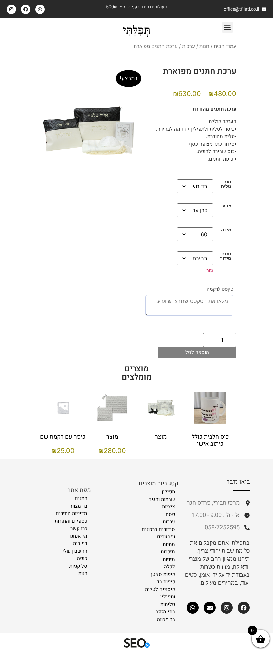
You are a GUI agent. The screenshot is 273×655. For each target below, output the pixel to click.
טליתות (167, 604)
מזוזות (169, 559)
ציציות (168, 506)
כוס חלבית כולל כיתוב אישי (210, 440)
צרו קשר (78, 528)
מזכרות (168, 551)
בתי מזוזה (165, 611)
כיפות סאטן (163, 574)
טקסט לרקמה (220, 289)
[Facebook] (25, 9)
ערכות (188, 46)
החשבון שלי (74, 551)
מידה (226, 229)
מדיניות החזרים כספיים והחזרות (71, 517)
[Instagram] (11, 9)
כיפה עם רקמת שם (63, 436)
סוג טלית (226, 184)
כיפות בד (166, 581)
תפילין (168, 491)
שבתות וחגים (161, 499)
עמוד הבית (225, 46)
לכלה (169, 566)
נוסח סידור (225, 256)
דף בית (80, 543)
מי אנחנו (78, 536)
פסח (170, 514)
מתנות (169, 544)
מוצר (161, 436)
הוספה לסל (197, 352)
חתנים (81, 498)
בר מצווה (166, 619)
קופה (82, 558)
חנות (204, 46)
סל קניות (78, 566)
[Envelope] (210, 608)
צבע (226, 205)
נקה (209, 270)
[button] (227, 27)
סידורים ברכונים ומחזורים (158, 533)
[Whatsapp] (40, 9)
